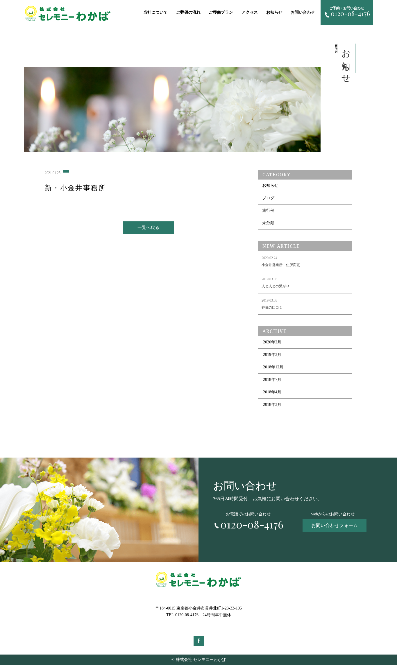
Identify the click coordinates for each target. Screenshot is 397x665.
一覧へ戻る (148, 227)
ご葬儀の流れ (188, 12)
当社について (155, 12)
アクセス (250, 12)
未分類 (268, 223)
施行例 (268, 210)
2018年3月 (272, 404)
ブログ (268, 198)
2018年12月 (273, 367)
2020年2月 (272, 342)
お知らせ (274, 12)
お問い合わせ (303, 12)
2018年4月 (272, 392)
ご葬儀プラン (221, 12)
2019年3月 (272, 354)
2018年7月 (272, 379)
